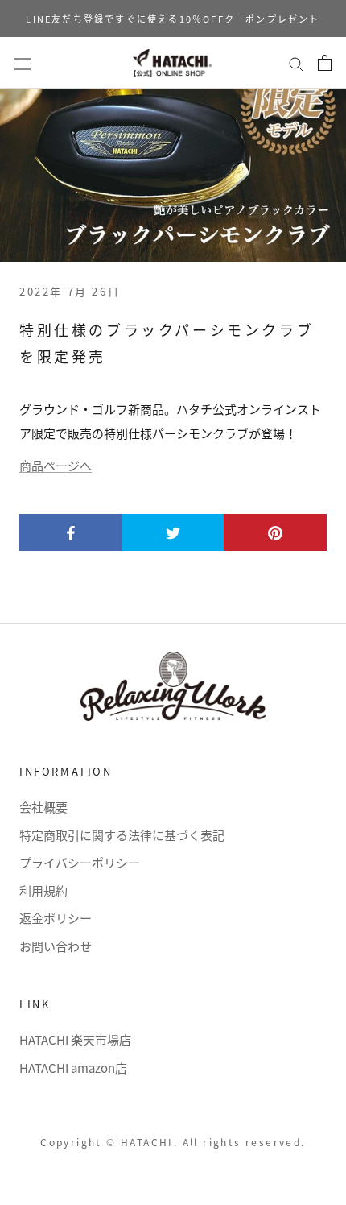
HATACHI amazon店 (73, 1067)
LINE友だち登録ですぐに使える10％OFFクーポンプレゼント (172, 18)
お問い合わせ (55, 946)
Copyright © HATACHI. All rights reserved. (172, 1142)
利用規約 (43, 890)
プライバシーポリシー (79, 862)
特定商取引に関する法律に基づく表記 (121, 834)
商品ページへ (55, 465)
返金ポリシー (55, 917)
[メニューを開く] (22, 62)
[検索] (296, 63)
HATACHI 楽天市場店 (75, 1039)
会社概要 (43, 806)
